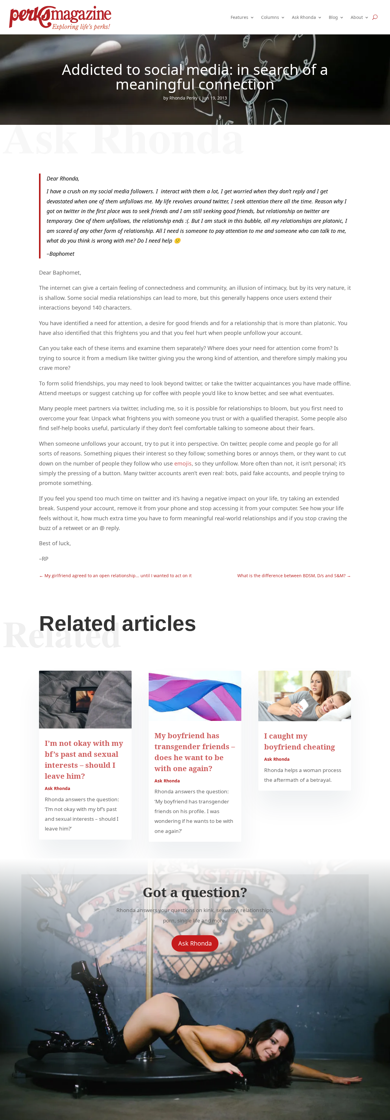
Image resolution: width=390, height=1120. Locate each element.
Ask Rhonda (304, 17)
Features (239, 17)
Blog (333, 17)
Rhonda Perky (183, 98)
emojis (183, 463)
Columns (270, 17)
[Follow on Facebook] (195, 969)
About (357, 17)
